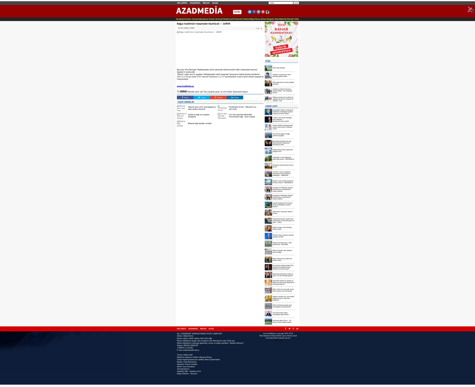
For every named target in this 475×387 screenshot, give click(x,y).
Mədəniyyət (228, 19)
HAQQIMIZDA (195, 3)
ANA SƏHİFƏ (182, 3)
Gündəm (187, 19)
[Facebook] (254, 13)
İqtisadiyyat (204, 19)
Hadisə (246, 19)
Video (296, 19)
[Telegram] (250, 13)
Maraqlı (290, 19)
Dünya (257, 19)
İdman (263, 19)
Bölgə (251, 19)
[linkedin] (297, 328)
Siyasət (195, 19)
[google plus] (293, 328)
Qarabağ (180, 19)
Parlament (238, 19)
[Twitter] (259, 13)
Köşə (277, 19)
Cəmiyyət (219, 19)
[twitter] (289, 328)
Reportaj (282, 19)
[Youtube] (263, 13)
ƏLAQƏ (215, 3)
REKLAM (206, 3)
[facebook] (285, 328)
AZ (235, 12)
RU (238, 12)
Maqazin (270, 19)
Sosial (211, 19)
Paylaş (186, 98)
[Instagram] (267, 13)
